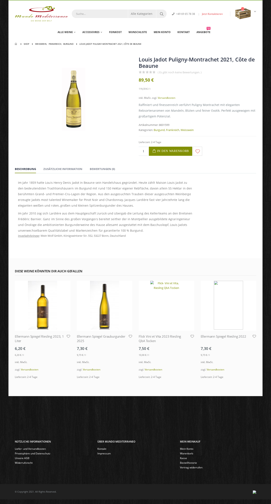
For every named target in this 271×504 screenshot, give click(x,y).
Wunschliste (138, 32)
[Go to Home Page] (16, 44)
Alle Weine (65, 32)
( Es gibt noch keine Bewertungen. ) (180, 72)
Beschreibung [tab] (25, 169)
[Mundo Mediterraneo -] (41, 13)
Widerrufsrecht (24, 462)
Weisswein (187, 130)
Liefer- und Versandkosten (30, 448)
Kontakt (183, 32)
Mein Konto (162, 32)
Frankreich (172, 130)
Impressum (104, 453)
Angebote (203, 30)
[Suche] (162, 14)
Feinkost (115, 32)
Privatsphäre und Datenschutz (32, 453)
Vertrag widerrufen (191, 467)
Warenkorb (186, 453)
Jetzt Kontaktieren (212, 13)
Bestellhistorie (188, 462)
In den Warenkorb (173, 151)
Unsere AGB (22, 458)
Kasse (183, 458)
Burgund (159, 130)
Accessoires (91, 32)
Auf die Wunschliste (197, 151)
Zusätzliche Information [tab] (62, 169)
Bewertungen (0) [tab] (102, 169)
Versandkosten (166, 97)
